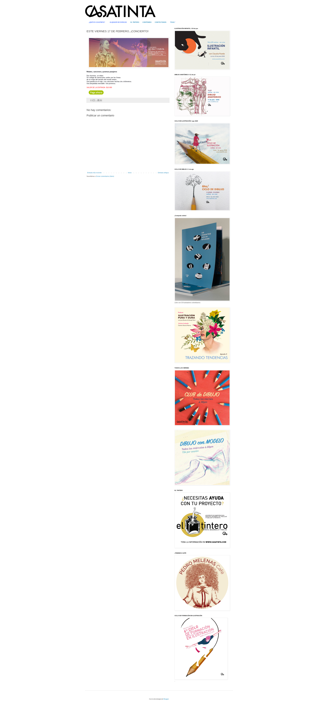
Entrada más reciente (94, 173)
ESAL (173, 22)
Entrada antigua (163, 173)
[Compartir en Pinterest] (101, 100)
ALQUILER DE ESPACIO (118, 22)
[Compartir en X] (96, 100)
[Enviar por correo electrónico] (91, 100)
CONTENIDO (146, 22)
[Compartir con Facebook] (98, 100)
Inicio (130, 173)
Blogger (166, 699)
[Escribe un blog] (94, 100)
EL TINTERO (134, 22)
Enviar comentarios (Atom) (105, 176)
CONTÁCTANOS (160, 22)
